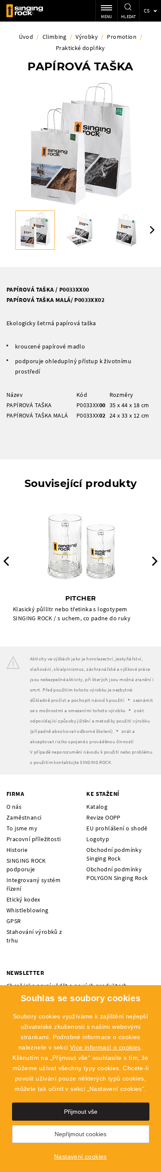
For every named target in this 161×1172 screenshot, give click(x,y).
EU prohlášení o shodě (116, 828)
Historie (16, 850)
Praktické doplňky (80, 48)
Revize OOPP (103, 817)
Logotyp (97, 839)
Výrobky (87, 37)
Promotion (122, 37)
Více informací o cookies (105, 1047)
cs (147, 10)
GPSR (13, 921)
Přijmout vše (80, 1111)
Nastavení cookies (80, 1156)
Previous (6, 561)
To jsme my (21, 828)
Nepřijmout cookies (80, 1134)
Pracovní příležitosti (33, 839)
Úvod (26, 37)
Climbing (55, 37)
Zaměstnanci (23, 817)
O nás (13, 807)
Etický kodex (23, 899)
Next (152, 230)
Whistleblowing (27, 910)
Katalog (96, 807)
